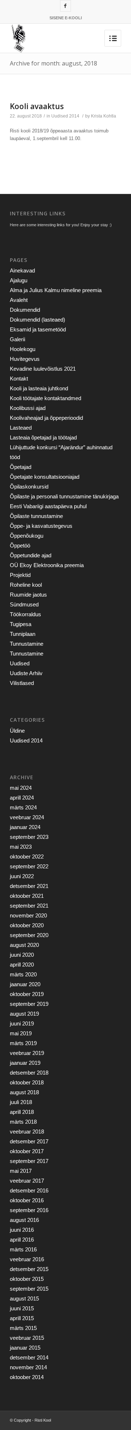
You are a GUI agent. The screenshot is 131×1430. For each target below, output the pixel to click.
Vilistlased (22, 683)
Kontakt (19, 378)
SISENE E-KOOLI (65, 18)
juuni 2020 (22, 955)
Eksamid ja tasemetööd (38, 329)
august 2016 (24, 1220)
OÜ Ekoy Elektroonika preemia (47, 565)
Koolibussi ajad (27, 408)
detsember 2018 (29, 1072)
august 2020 (24, 945)
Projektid (20, 575)
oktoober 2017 (27, 1151)
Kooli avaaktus (37, 106)
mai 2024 (21, 788)
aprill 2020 (22, 964)
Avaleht (19, 300)
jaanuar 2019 (25, 1063)
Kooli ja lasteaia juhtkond (39, 388)
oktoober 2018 (27, 1082)
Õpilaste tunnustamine (36, 516)
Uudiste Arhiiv (26, 673)
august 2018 (24, 1092)
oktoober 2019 (27, 994)
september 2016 (29, 1210)
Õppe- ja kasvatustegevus (41, 526)
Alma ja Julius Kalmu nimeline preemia (56, 290)
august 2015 (24, 1298)
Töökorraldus (25, 614)
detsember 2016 (29, 1190)
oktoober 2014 (27, 1377)
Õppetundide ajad (30, 555)
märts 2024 (23, 807)
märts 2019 (23, 1043)
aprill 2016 (22, 1239)
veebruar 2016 (27, 1259)
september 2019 (29, 1004)
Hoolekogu (22, 349)
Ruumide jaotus (28, 594)
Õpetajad (20, 467)
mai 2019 (21, 1033)
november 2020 (28, 915)
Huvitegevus (25, 359)
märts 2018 (23, 1122)
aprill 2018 (22, 1112)
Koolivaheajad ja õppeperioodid (46, 418)
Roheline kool (26, 585)
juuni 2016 (22, 1230)
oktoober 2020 (27, 925)
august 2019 (24, 1014)
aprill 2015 (22, 1318)
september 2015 (29, 1289)
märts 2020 (23, 974)
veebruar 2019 (27, 1053)
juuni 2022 (22, 876)
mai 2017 (21, 1171)
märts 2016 (23, 1249)
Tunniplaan (22, 634)
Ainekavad (22, 270)
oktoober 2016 (27, 1200)
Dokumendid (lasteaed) (37, 319)
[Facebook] (65, 5)
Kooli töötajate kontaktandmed (45, 398)
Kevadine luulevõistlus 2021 (43, 369)
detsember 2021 (29, 886)
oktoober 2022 (27, 856)
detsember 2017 (29, 1141)
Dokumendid (25, 310)
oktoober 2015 (27, 1279)
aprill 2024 (22, 797)
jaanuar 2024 (25, 827)
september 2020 (29, 935)
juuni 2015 (22, 1308)
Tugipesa (20, 624)
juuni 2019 (22, 1023)
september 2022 (29, 866)
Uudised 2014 (65, 116)
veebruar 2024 (27, 817)
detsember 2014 (29, 1357)
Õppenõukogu (26, 536)
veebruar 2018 (27, 1131)
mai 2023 (21, 847)
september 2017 (29, 1161)
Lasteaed (21, 428)
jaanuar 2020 (25, 984)
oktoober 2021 (27, 896)
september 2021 (29, 906)
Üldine (17, 731)
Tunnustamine (26, 644)
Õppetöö (20, 545)
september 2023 (29, 837)
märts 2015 (23, 1328)
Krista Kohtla (103, 116)
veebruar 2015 (27, 1338)
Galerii (17, 339)
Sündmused (24, 604)
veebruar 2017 (27, 1181)
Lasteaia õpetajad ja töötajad (43, 437)
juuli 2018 (21, 1102)
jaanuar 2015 (25, 1348)
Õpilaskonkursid (29, 486)
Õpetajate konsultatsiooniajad (44, 477)
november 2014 (28, 1367)
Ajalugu (18, 280)
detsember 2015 (29, 1269)
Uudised (19, 663)
